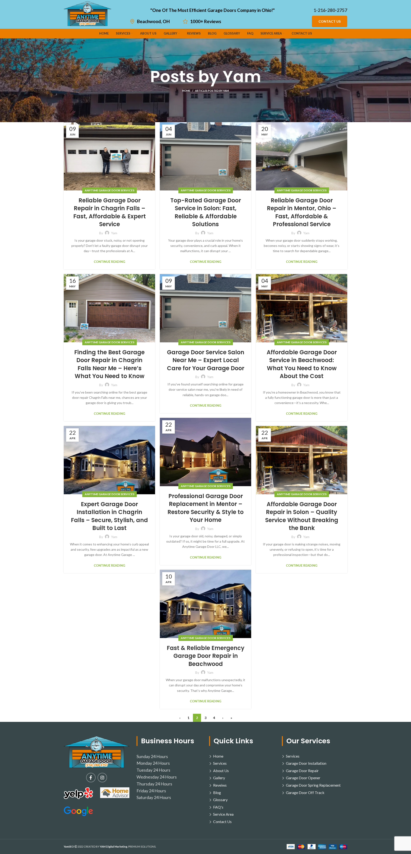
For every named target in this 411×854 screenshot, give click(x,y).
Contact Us (329, 21)
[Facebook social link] (91, 777)
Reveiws (220, 785)
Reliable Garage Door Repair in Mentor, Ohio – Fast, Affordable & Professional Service (301, 212)
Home (186, 90)
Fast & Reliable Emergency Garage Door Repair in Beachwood (206, 656)
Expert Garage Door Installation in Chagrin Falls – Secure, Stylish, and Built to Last (109, 516)
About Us (221, 770)
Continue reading (109, 261)
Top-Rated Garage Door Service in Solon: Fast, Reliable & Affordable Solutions (205, 212)
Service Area (223, 814)
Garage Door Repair (302, 770)
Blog (217, 792)
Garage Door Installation (306, 763)
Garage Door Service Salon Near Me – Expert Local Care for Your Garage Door (205, 360)
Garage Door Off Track (305, 792)
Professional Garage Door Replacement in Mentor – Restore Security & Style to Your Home (205, 508)
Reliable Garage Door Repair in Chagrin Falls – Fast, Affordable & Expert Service (109, 212)
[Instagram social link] (102, 777)
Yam (242, 76)
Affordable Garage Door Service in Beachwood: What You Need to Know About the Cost (302, 364)
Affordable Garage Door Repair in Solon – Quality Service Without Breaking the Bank (301, 516)
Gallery (219, 777)
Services (220, 763)
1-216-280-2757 (330, 10)
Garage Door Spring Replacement (313, 785)
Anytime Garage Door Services (109, 190)
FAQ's (218, 807)
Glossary (220, 799)
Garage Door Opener (303, 777)
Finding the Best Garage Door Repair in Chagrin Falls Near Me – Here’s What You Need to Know (109, 364)
